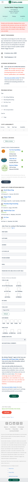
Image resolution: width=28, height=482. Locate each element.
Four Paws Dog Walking (14, 149)
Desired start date (7, 336)
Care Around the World (14, 430)
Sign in (13, 228)
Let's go (6, 412)
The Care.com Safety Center (9, 387)
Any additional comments (9, 343)
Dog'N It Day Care (9, 210)
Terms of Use (5, 359)
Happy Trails (7, 197)
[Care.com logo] (15, 2)
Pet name (4, 300)
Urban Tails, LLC (13, 158)
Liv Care (6, 217)
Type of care (5, 280)
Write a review (9, 141)
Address (4, 244)
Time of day (5, 327)
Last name (4, 238)
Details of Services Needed (9, 278)
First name (4, 231)
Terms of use (11, 468)
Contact (6, 181)
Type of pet (5, 307)
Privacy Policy (15, 359)
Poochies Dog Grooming (11, 203)
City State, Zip (5, 251)
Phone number (6, 257)
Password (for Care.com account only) (12, 270)
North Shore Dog (9, 190)
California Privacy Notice (13, 476)
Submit (14, 396)
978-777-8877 (14, 13)
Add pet (6, 314)
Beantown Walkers (13, 165)
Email (3, 264)
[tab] (14, 277)
